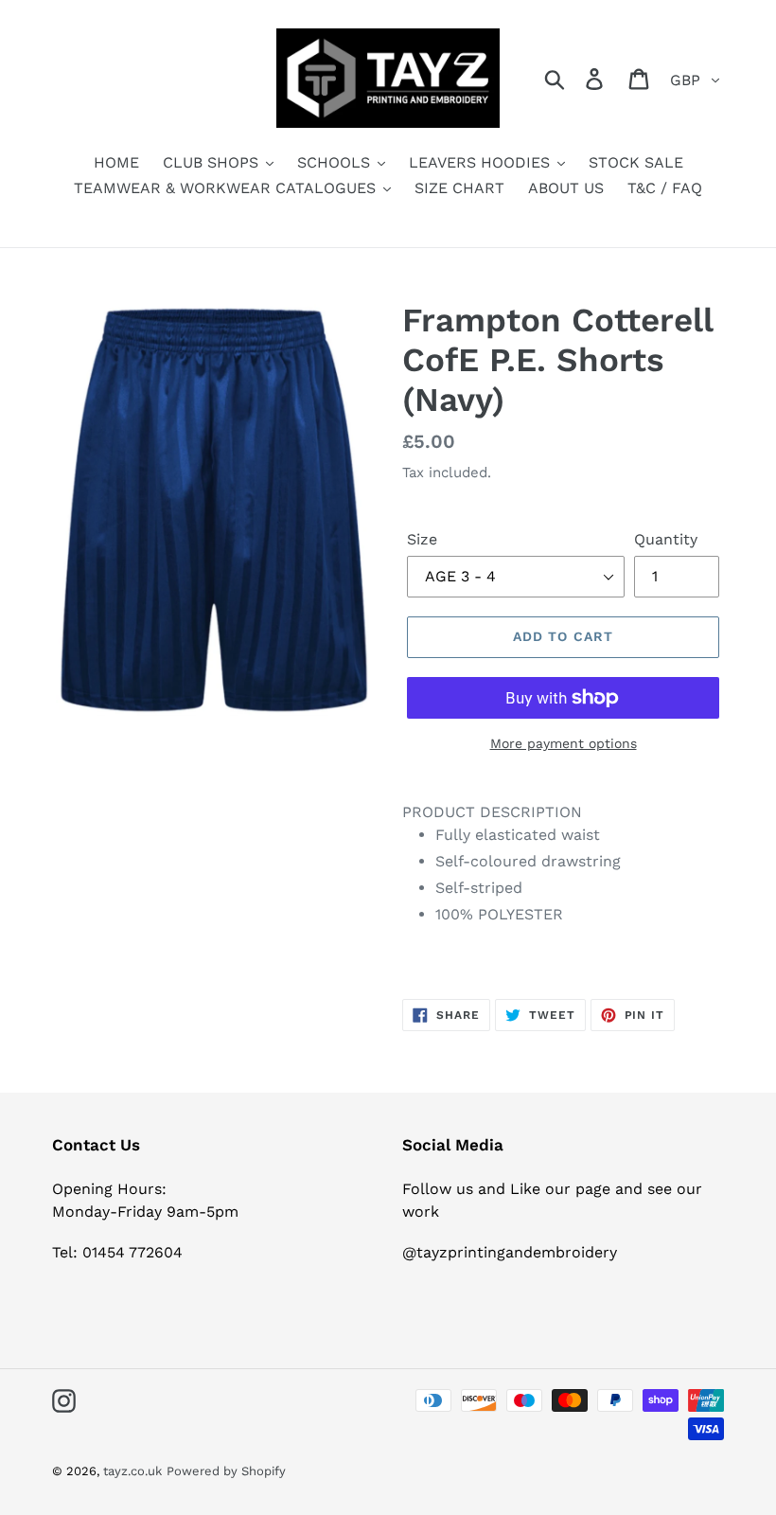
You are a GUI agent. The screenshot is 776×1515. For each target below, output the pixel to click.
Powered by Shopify (226, 1471)
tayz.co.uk (132, 1471)
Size (422, 539)
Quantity (665, 539)
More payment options (563, 743)
